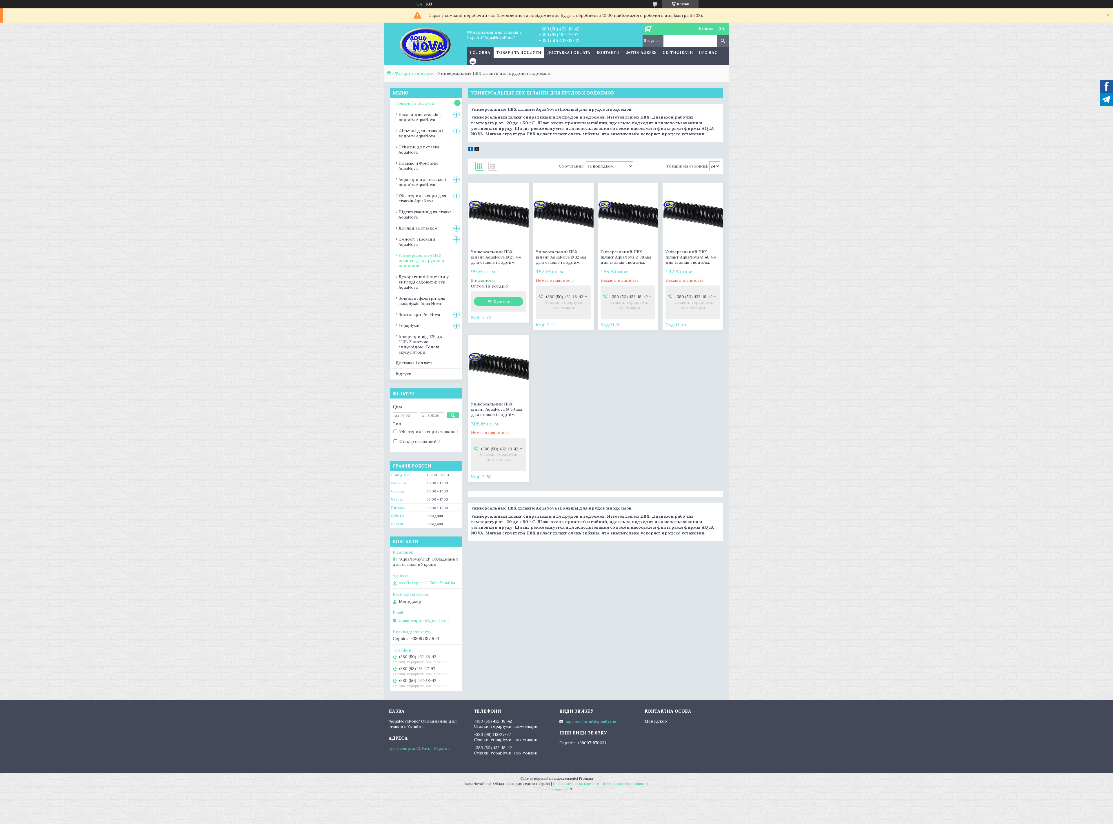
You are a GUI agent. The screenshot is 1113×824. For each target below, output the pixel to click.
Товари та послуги (519, 52)
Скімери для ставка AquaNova (419, 149)
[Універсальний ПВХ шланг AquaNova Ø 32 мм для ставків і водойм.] (563, 214)
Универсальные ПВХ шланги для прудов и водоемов (421, 260)
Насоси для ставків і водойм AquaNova (420, 117)
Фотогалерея (640, 52)
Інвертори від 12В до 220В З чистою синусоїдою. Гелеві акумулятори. (420, 344)
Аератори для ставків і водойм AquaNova (422, 182)
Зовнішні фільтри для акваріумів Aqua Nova (422, 301)
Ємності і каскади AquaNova (417, 242)
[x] (476, 149)
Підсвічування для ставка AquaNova (425, 214)
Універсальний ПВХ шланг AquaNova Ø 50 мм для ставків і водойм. (496, 409)
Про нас (708, 52)
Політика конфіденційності (625, 783)
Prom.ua (586, 778)
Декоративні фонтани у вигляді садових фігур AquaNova (423, 282)
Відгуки (404, 373)
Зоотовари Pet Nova (419, 314)
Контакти (607, 52)
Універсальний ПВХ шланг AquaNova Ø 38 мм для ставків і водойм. (626, 257)
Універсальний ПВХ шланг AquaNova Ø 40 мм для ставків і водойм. (690, 257)
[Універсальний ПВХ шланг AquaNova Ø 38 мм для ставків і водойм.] (628, 214)
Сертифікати (678, 52)
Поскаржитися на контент (576, 783)
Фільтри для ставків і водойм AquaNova (421, 133)
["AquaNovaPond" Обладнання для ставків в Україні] (425, 43)
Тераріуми (409, 325)
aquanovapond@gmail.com (423, 620)
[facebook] (470, 149)
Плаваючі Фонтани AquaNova (418, 166)
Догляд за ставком (418, 228)
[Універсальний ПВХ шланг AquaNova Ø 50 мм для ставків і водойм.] (498, 367)
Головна (480, 52)
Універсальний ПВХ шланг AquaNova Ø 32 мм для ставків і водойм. (561, 257)
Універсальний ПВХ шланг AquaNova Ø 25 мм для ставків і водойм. (496, 257)
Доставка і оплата (568, 52)
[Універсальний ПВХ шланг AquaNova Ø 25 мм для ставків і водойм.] (498, 214)
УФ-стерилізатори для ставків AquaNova (422, 198)
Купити (501, 301)
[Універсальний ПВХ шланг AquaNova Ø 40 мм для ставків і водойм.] (693, 214)
